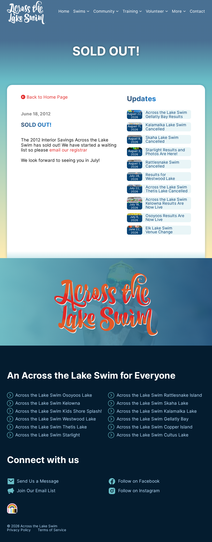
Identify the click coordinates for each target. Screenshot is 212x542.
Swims (79, 11)
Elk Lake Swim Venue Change (159, 230)
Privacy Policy (19, 530)
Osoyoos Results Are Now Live (165, 217)
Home (63, 11)
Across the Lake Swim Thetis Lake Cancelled (166, 189)
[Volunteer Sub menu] (166, 11)
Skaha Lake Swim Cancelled (162, 139)
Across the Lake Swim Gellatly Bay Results (166, 114)
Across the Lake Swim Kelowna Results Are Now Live (166, 203)
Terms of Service (52, 530)
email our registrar (68, 150)
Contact (197, 11)
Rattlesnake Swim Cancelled (162, 164)
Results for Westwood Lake (160, 176)
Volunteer (155, 11)
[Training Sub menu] (140, 11)
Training (130, 11)
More (177, 11)
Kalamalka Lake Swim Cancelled (166, 126)
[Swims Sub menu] (88, 11)
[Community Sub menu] (117, 11)
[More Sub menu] (184, 11)
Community (104, 11)
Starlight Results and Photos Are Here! (165, 151)
